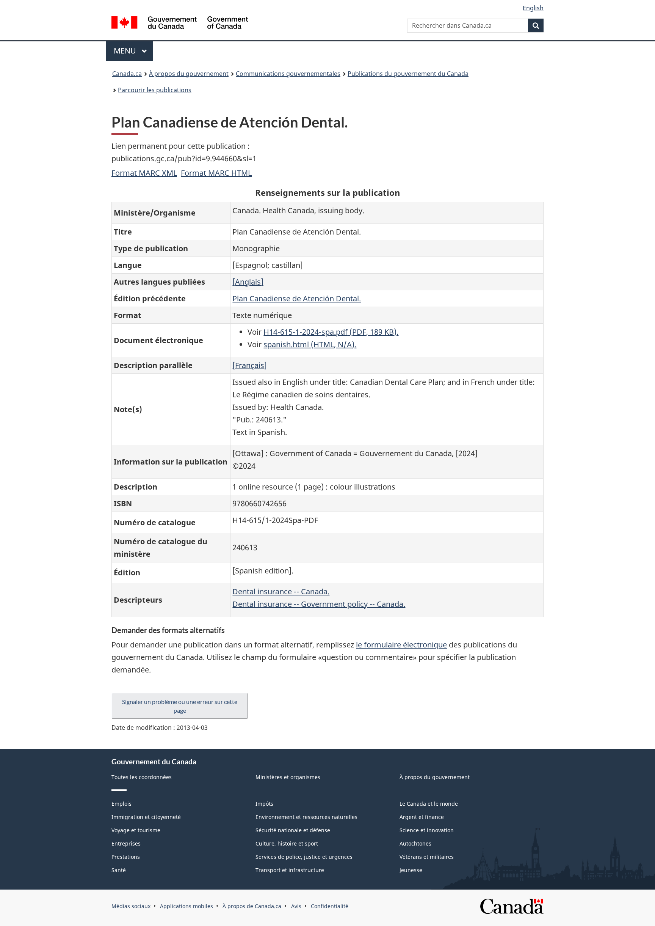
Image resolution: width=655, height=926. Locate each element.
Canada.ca (127, 73)
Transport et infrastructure (289, 870)
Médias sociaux (130, 906)
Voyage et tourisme (135, 830)
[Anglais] (247, 282)
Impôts (264, 803)
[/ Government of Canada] (179, 23)
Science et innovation (427, 830)
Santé (118, 870)
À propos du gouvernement (189, 73)
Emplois (121, 803)
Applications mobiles (186, 906)
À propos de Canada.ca (252, 906)
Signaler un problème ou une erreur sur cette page (179, 706)
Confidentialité (329, 906)
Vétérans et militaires (427, 856)
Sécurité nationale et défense (292, 830)
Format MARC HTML (216, 173)
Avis (296, 906)
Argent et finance (422, 816)
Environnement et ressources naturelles (306, 816)
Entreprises (126, 843)
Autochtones (415, 843)
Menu (133, 51)
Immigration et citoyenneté (146, 816)
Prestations (125, 856)
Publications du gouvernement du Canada (408, 73)
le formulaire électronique (401, 644)
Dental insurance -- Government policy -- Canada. (318, 604)
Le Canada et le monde (429, 803)
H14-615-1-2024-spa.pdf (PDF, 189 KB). (330, 332)
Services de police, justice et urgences (304, 856)
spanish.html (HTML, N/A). (309, 344)
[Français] (249, 365)
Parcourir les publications (154, 90)
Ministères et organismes (287, 777)
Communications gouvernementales (288, 73)
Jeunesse (411, 870)
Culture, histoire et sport (286, 843)
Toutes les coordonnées (141, 777)
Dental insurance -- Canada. (280, 591)
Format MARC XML (144, 173)
